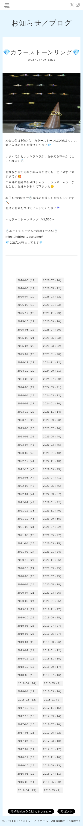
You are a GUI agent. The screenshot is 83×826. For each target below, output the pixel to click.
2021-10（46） (27, 518)
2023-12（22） (27, 411)
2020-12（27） (27, 560)
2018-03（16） (53, 691)
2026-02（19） (27, 304)
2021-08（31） (27, 527)
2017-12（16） (27, 707)
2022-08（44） (27, 477)
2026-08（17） (27, 280)
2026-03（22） (53, 296)
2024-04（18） (27, 395)
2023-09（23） (53, 420)
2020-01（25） (53, 601)
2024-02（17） (27, 403)
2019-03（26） (53, 642)
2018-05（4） (53, 683)
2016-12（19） (27, 757)
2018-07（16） (53, 675)
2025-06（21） (27, 338)
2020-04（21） (27, 592)
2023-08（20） (27, 428)
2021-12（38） (27, 510)
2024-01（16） (53, 403)
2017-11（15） (53, 707)
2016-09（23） (53, 765)
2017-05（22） (53, 732)
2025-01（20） (53, 354)
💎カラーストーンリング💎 (41, 52)
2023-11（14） (53, 411)
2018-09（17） (53, 666)
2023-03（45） (53, 444)
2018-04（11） (27, 691)
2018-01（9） (53, 699)
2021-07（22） (53, 527)
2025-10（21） (27, 321)
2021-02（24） (27, 551)
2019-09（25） (53, 617)
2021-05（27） (53, 535)
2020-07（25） (53, 576)
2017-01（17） (53, 749)
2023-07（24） (53, 428)
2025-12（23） (27, 313)
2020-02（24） (27, 601)
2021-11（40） (53, 510)
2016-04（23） (28, 790)
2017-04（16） (27, 741)
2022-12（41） (27, 461)
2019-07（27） (53, 625)
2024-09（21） (53, 370)
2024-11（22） (53, 362)
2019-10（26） (27, 617)
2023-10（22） (27, 420)
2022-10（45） (27, 469)
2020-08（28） (27, 576)
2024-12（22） (27, 362)
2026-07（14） (53, 280)
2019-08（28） (27, 625)
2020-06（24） (27, 584)
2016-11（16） (53, 757)
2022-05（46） (53, 485)
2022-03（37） (53, 494)
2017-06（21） (27, 732)
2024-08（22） (27, 379)
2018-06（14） (28, 683)
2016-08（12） (27, 773)
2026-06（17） (27, 288)
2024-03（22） (53, 395)
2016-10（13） (27, 765)
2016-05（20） (53, 782)
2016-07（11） (53, 773)
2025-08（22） (27, 329)
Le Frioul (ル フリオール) (31, 821)
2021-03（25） (53, 543)
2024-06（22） (27, 387)
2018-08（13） (27, 675)
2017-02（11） (27, 749)
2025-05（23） (53, 338)
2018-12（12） (27, 658)
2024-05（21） (53, 387)
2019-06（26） (27, 633)
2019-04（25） (27, 642)
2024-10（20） (27, 370)
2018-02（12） (28, 699)
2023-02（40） (27, 453)
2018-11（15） (53, 658)
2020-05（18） (53, 584)
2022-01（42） (53, 502)
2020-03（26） (53, 592)
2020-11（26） (53, 560)
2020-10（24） (27, 568)
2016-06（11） (27, 782)
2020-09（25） (53, 568)
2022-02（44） (27, 502)
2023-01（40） (53, 453)
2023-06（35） (27, 436)
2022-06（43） (27, 485)
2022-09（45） (53, 469)
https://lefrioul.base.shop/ (24, 236)
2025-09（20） (53, 321)
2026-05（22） (53, 288)
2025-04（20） (27, 346)
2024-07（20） (53, 379)
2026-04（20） (27, 296)
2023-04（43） (27, 444)
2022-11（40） (53, 461)
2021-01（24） (53, 551)
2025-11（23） (53, 313)
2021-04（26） (27, 543)
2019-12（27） (27, 609)
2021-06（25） (27, 535)
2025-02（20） (27, 354)
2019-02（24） (27, 650)
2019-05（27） (53, 633)
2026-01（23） (53, 304)
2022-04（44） (27, 494)
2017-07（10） (53, 724)
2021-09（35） (53, 518)
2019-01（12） (53, 650)
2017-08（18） (27, 724)
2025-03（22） (53, 346)
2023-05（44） (53, 436)
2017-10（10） (27, 716)
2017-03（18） (53, 741)
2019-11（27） (53, 609)
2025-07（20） (53, 329)
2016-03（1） (53, 790)
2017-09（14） (53, 716)
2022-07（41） (53, 477)
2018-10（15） (27, 666)
